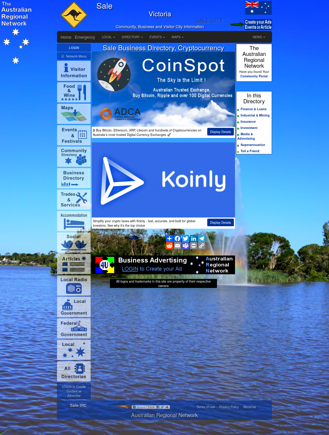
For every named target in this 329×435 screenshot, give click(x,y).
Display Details (220, 131)
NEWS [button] (258, 37)
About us (249, 407)
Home (66, 37)
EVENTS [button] (156, 37)
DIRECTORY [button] (131, 37)
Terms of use (206, 407)
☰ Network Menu (74, 56)
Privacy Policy (229, 407)
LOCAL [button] (107, 37)
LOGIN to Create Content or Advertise (74, 391)
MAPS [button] (176, 37)
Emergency (85, 37)
